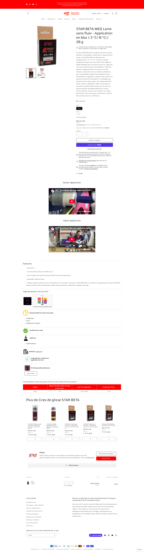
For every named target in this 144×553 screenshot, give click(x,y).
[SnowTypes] (27, 301)
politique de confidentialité (33, 517)
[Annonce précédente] (54, 4)
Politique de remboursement (87, 161)
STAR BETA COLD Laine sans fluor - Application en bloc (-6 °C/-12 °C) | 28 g (71, 426)
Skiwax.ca (37, 549)
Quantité (78, 131)
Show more (90, 457)
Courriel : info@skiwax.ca (33, 508)
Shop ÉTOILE (106, 458)
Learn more (31, 373)
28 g (79, 108)
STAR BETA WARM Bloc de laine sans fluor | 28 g (108, 424)
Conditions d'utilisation (32, 519)
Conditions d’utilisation (76, 549)
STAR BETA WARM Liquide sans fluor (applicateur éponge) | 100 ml (52, 426)
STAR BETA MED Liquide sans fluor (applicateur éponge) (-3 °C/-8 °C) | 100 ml (34, 426)
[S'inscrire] (54, 535)
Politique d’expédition (88, 549)
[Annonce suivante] (90, 4)
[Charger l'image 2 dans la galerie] (41, 73)
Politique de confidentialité (62, 549)
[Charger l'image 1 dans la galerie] (31, 73)
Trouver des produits (32, 522)
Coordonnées (98, 549)
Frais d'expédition (80, 124)
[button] (28, 13)
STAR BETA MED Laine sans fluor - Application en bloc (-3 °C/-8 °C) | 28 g (90, 425)
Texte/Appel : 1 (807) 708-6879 (35, 505)
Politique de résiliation (107, 549)
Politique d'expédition (91, 169)
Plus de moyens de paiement (95, 148)
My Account (29, 525)
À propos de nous (31, 502)
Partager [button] (80, 173)
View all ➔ (39, 351)
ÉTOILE (42, 452)
